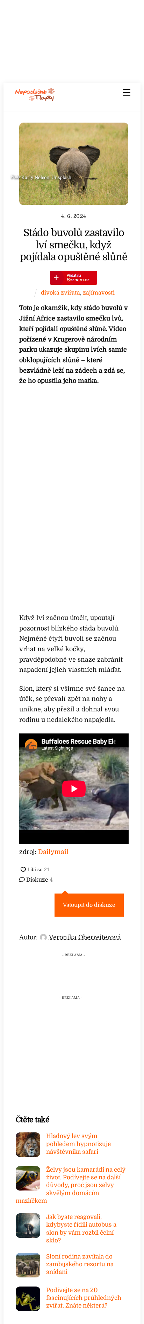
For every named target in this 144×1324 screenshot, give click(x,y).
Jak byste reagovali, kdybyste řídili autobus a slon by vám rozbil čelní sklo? (81, 1229)
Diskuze (39, 880)
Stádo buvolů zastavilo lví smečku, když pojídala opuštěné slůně (73, 245)
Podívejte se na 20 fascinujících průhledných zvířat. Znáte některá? (83, 1298)
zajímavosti (99, 292)
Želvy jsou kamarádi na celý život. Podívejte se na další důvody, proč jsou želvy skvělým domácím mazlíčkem (70, 1185)
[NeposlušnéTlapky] (35, 99)
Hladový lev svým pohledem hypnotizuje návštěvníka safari (78, 1144)
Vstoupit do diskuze (89, 905)
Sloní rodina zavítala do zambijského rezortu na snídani (80, 1264)
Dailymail (53, 851)
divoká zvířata (60, 292)
